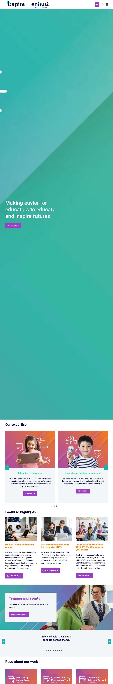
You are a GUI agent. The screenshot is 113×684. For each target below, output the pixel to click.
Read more (29, 493)
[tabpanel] (30, 467)
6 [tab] (57, 650)
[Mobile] (107, 4)
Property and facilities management (83, 473)
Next (106, 467)
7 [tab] (59, 650)
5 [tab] (55, 650)
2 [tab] (54, 506)
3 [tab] (56, 506)
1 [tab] (52, 506)
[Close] (102, 4)
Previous (7, 467)
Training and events (24, 598)
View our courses (18, 615)
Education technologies (30, 473)
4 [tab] (53, 650)
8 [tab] (61, 650)
